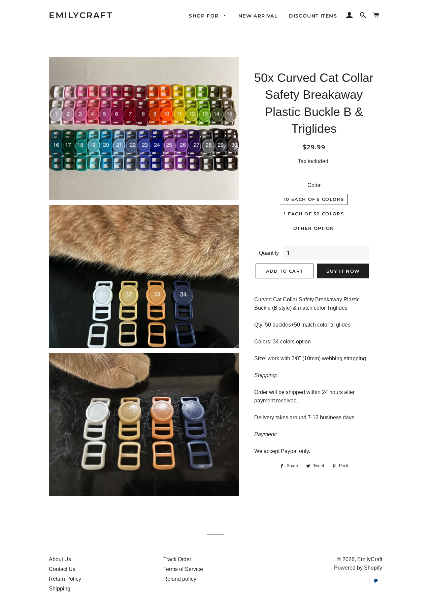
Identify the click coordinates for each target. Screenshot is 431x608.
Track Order (177, 559)
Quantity (269, 253)
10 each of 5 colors (314, 199)
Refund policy (179, 579)
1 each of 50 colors (314, 213)
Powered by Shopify (358, 568)
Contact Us (62, 569)
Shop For (205, 16)
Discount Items (313, 16)
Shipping (59, 588)
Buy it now (343, 271)
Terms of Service (183, 569)
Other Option (313, 228)
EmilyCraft (80, 15)
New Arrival (257, 16)
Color (314, 185)
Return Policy (65, 579)
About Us (60, 559)
